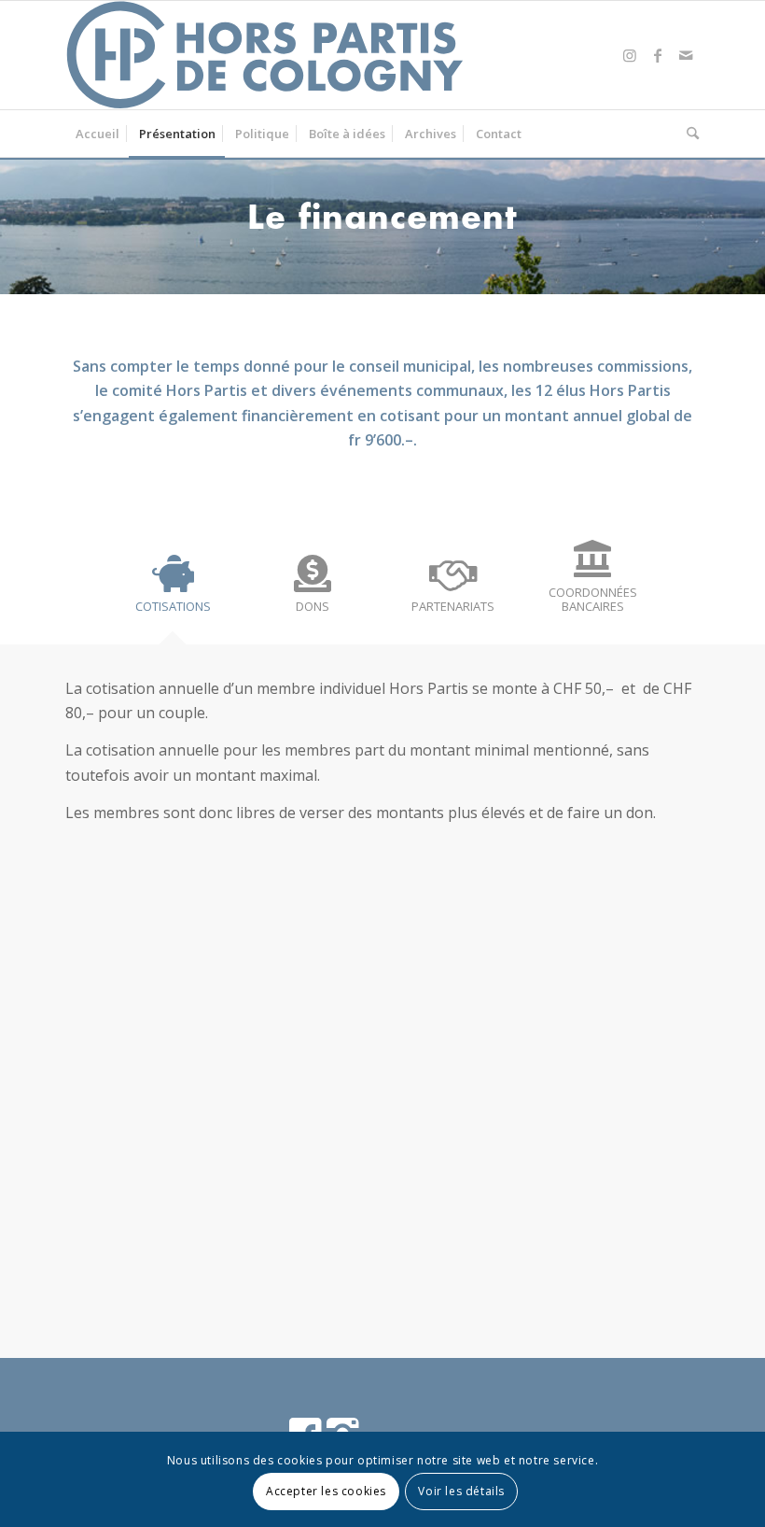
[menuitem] (97, 133)
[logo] (266, 55)
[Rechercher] (688, 133)
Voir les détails (461, 1491)
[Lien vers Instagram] (630, 55)
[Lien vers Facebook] (658, 55)
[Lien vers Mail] (686, 55)
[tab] (173, 591)
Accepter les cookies (326, 1491)
